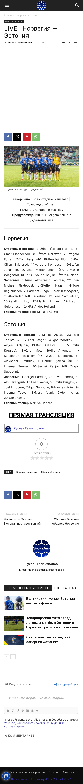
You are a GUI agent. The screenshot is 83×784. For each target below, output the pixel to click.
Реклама (54, 772)
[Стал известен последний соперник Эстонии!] (14, 640)
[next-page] (13, 656)
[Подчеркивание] (17, 710)
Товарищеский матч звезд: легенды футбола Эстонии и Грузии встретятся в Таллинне (52, 622)
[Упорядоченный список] (27, 710)
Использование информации (27, 772)
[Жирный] (7, 710)
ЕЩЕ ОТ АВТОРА (65, 588)
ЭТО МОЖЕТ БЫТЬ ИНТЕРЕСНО (27, 588)
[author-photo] (41, 558)
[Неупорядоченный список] (32, 710)
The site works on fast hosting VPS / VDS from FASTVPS (41, 779)
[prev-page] (6, 656)
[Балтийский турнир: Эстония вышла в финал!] (14, 603)
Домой (8, 15)
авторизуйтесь (67, 684)
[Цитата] (36, 710)
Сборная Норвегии (26, 471)
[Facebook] (8, 137)
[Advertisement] (41, 89)
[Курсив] (12, 710)
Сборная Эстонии (26, 15)
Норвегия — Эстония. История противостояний (22, 521)
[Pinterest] (27, 137)
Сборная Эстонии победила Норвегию (65, 521)
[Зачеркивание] (22, 710)
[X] (17, 137)
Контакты (68, 772)
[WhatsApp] (36, 137)
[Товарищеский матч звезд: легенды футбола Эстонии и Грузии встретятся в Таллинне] (14, 623)
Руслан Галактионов (20, 42)
